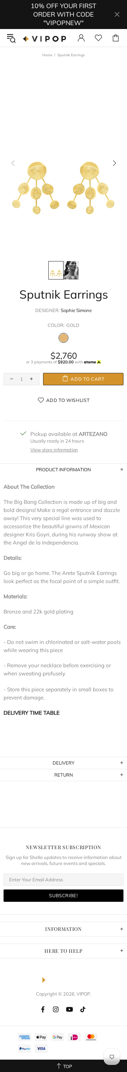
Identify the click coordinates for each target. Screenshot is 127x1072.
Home (47, 55)
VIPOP (45, 38)
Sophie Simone (76, 310)
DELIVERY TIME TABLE (32, 712)
